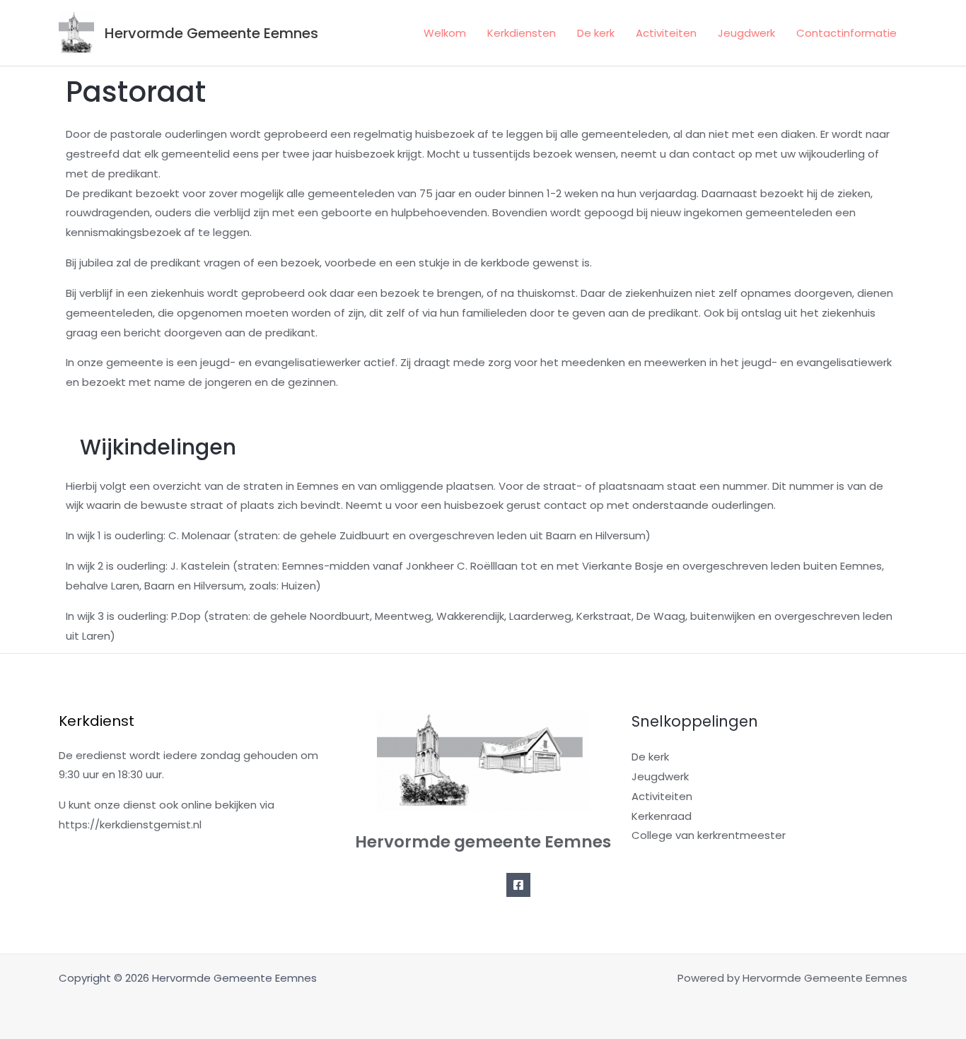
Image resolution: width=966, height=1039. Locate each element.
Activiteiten (666, 32)
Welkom (445, 32)
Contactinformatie (846, 32)
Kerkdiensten (521, 32)
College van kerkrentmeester (709, 835)
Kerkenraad (662, 816)
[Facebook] (518, 885)
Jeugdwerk (746, 32)
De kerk (596, 32)
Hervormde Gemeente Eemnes (211, 33)
